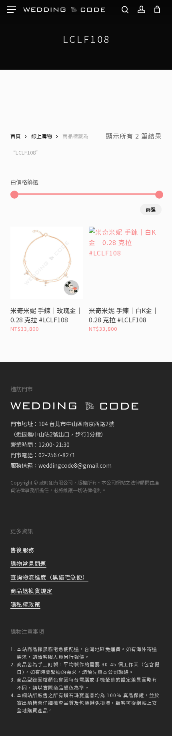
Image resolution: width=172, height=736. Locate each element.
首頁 (15, 136)
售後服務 (22, 550)
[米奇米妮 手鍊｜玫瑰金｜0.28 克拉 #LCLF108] (46, 263)
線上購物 (41, 136)
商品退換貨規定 (31, 591)
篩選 (151, 209)
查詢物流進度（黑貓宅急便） (49, 577)
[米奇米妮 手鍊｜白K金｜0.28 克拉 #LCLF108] (125, 263)
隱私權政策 (25, 604)
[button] (11, 10)
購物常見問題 (28, 563)
